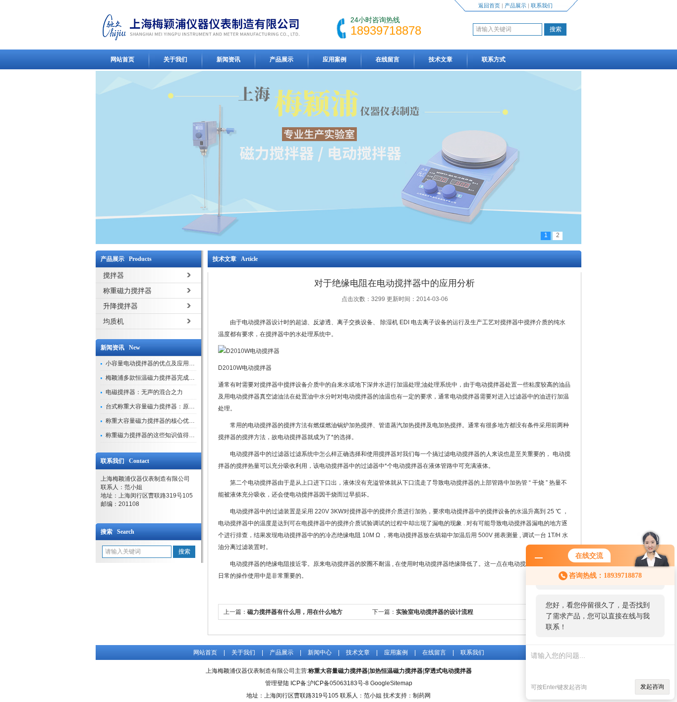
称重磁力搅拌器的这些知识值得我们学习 (159, 435)
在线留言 (387, 59)
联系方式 (494, 59)
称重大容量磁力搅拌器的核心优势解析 (156, 420)
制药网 (422, 695)
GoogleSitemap (391, 683)
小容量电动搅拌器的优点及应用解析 (153, 363)
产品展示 (515, 5)
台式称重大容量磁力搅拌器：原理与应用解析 (165, 406)
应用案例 (334, 59)
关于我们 (175, 59)
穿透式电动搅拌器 (448, 670)
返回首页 (489, 5)
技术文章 (440, 59)
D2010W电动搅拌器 (245, 367)
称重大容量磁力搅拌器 (338, 670)
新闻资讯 (228, 59)
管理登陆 (277, 683)
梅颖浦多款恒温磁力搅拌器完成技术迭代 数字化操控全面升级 (187, 377)
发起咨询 (652, 686)
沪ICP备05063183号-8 (338, 683)
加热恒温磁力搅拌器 (396, 670)
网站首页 (122, 59)
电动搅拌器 (245, 454)
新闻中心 (320, 652)
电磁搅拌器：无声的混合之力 (144, 392)
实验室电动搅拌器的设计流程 (434, 611)
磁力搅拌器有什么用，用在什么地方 (294, 611)
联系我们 (542, 5)
